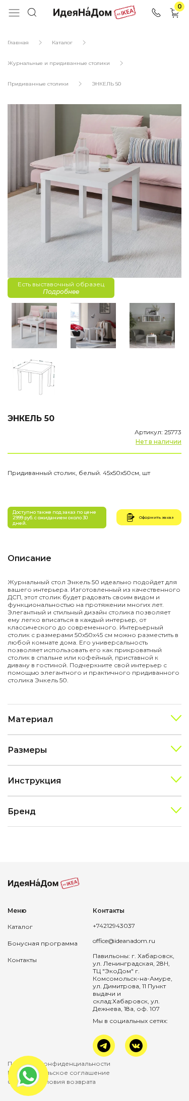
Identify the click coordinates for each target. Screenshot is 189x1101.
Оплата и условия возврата (52, 1081)
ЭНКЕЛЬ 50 (106, 84)
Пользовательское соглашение (59, 1072)
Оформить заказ (156, 517)
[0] (174, 16)
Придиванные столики (38, 84)
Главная (18, 42)
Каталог (62, 42)
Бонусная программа (43, 943)
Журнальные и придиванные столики (59, 63)
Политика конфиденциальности (59, 1063)
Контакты (22, 960)
